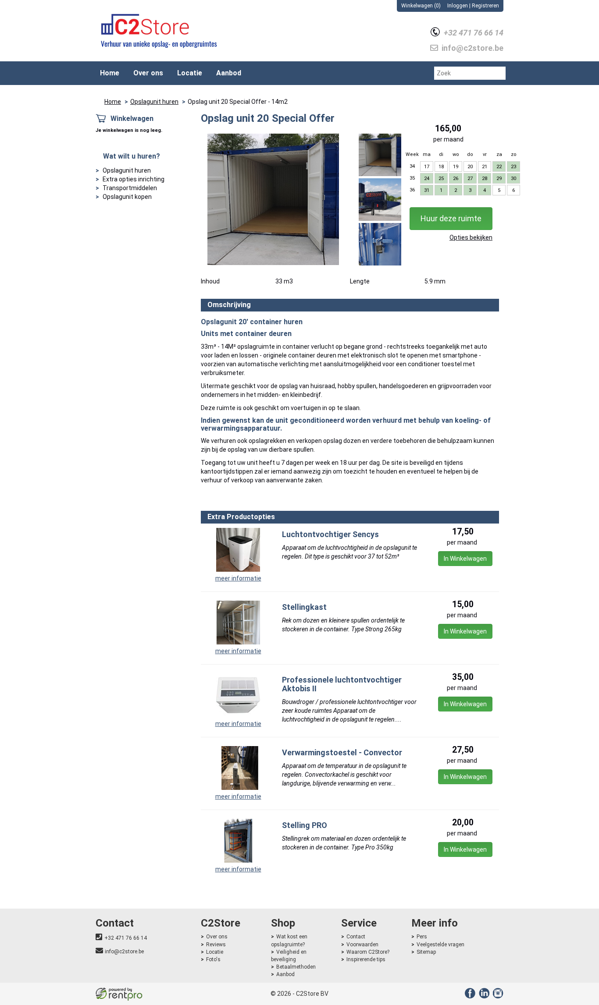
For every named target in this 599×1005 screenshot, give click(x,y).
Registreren (485, 6)
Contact (355, 937)
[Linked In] (483, 996)
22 (499, 167)
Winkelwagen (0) (421, 6)
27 (470, 178)
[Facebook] (469, 996)
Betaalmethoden (296, 967)
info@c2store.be (124, 951)
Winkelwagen (132, 118)
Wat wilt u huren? (131, 156)
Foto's (213, 959)
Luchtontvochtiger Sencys (330, 534)
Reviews (216, 944)
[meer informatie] (238, 549)
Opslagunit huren (154, 101)
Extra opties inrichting (133, 179)
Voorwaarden (362, 944)
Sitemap (426, 952)
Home (109, 73)
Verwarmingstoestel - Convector (342, 752)
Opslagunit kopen (127, 196)
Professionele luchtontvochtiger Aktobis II (342, 684)
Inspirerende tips (365, 959)
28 (484, 178)
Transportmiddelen (130, 187)
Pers (422, 937)
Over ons (148, 73)
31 (426, 190)
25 (441, 178)
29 (499, 178)
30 (513, 178)
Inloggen (457, 6)
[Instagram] (497, 996)
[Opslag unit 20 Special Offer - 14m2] (273, 199)
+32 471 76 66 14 (125, 938)
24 (426, 178)
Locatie (189, 73)
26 (455, 178)
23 (513, 167)
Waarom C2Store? (367, 952)
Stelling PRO (304, 825)
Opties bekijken (470, 237)
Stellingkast (304, 607)
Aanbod (228, 73)
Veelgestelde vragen (440, 944)
